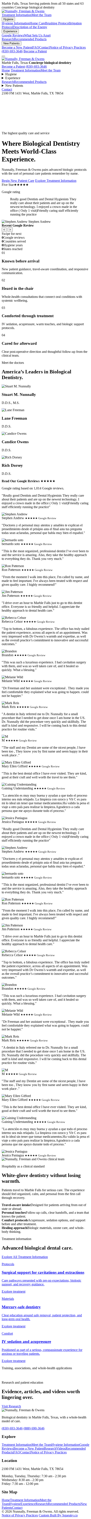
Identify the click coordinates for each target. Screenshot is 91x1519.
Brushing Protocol (57, 23)
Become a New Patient (17, 47)
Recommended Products (30, 39)
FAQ (35, 47)
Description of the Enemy (30, 27)
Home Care (37, 23)
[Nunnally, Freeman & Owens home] (23, 59)
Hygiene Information (16, 23)
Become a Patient (35, 51)
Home (6, 70)
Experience (10, 31)
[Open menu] (3, 56)
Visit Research (11, 1406)
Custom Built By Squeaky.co (58, 1515)
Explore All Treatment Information (25, 1257)
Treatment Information (17, 15)
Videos (61, 1448)
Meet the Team (41, 15)
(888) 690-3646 (33, 1428)
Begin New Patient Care (18, 180)
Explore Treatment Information (55, 180)
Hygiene (8, 19)
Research (8, 39)
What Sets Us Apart (37, 35)
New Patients (11, 43)
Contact (44, 47)
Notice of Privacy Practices (68, 47)
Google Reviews (13, 35)
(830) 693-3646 (12, 51)
